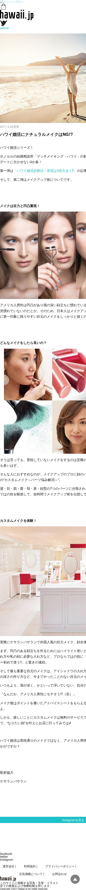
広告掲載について (31, 874)
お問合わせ (59, 874)
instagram (6, 859)
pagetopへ (75, 879)
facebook (6, 854)
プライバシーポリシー (60, 866)
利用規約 (30, 866)
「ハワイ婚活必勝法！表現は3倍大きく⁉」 (45, 170)
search (4, 28)
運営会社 (8, 866)
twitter (4, 856)
